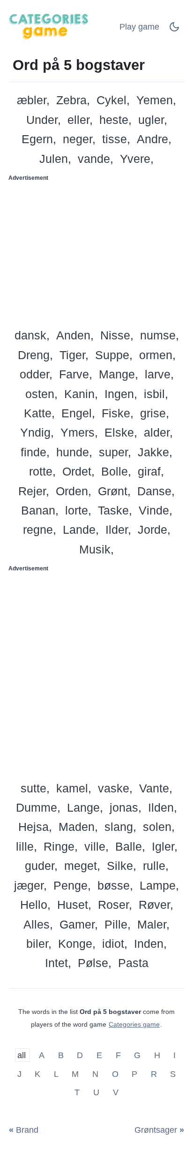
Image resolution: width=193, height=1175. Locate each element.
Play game (139, 26)
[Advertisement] (96, 251)
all (22, 1055)
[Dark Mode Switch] (174, 29)
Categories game (134, 1024)
